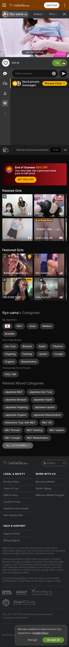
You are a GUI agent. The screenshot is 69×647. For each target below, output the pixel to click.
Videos (38, 14)
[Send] (63, 73)
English (51, 463)
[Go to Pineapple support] (6, 602)
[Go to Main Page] (21, 5)
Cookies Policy (11, 502)
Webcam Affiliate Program (50, 495)
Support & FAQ (11, 533)
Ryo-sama (10, 313)
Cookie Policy (40, 633)
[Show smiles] (54, 73)
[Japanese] (7, 326)
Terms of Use (10, 488)
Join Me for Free (35, 52)
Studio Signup (43, 488)
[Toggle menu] (4, 5)
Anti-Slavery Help (13, 515)
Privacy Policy (11, 481)
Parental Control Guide (15, 508)
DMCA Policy (10, 495)
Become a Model (45, 481)
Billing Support (11, 540)
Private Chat (53, 83)
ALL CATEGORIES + (17, 445)
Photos (56, 14)
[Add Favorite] (6, 63)
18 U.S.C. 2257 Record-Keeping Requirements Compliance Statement (27, 616)
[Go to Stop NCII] (24, 602)
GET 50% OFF (26, 179)
